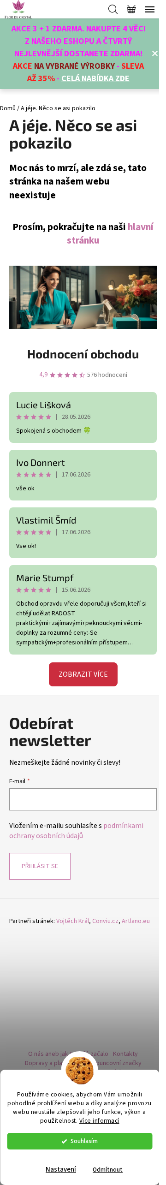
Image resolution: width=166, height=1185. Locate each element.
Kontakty (125, 1054)
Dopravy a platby (48, 1063)
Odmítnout (108, 1169)
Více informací (99, 1120)
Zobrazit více (83, 674)
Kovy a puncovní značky (109, 1063)
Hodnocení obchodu (83, 353)
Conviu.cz (105, 921)
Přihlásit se (40, 866)
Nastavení (61, 1169)
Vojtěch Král (72, 921)
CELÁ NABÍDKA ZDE (95, 78)
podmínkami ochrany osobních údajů (76, 831)
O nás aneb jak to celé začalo (68, 1054)
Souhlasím (84, 1141)
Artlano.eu (136, 921)
